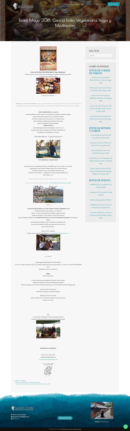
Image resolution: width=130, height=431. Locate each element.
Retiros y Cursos (68, 4)
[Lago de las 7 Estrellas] (23, 6)
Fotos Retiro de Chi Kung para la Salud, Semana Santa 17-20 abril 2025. (100, 160)
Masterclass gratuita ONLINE (100, 200)
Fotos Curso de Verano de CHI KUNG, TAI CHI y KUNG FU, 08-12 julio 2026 (101, 108)
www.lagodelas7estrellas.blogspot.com (59, 233)
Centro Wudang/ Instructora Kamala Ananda (60, 183)
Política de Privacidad (77, 429)
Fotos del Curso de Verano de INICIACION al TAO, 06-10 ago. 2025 (100, 119)
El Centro (58, 4)
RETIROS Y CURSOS (21, 381)
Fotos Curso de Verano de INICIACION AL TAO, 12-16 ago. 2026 (100, 80)
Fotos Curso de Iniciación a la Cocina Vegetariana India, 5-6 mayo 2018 (33, 384)
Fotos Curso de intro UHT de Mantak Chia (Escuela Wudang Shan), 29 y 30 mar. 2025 (100, 171)
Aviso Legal (70, 429)
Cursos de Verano (80, 4)
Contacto (104, 4)
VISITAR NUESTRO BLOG (65, 418)
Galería (98, 4)
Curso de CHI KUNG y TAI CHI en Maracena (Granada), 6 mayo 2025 (100, 215)
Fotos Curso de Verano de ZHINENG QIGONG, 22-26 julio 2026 (101, 98)
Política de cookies (64, 429)
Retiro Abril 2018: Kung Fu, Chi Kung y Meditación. (28, 382)
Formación (89, 4)
